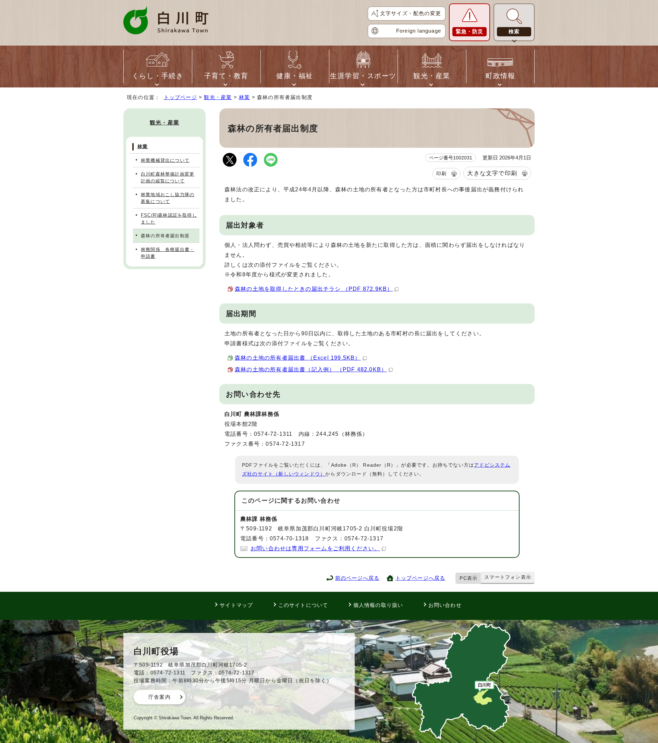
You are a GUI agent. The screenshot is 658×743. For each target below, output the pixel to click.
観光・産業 (218, 97)
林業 (244, 97)
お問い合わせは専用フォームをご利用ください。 (315, 548)
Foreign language (418, 31)
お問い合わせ (445, 605)
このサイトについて (303, 605)
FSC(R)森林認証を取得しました (169, 218)
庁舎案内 (159, 697)
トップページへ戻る (420, 578)
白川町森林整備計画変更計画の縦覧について (167, 177)
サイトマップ (236, 605)
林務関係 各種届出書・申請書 (167, 253)
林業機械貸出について (165, 160)
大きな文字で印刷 (492, 173)
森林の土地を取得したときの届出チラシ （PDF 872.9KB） (314, 289)
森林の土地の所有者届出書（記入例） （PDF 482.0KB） (311, 369)
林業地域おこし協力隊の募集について (167, 198)
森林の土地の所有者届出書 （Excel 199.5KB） (298, 358)
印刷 (441, 173)
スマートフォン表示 (507, 577)
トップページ (180, 97)
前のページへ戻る (357, 578)
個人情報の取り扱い (378, 605)
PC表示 (468, 578)
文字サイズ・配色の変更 (410, 13)
